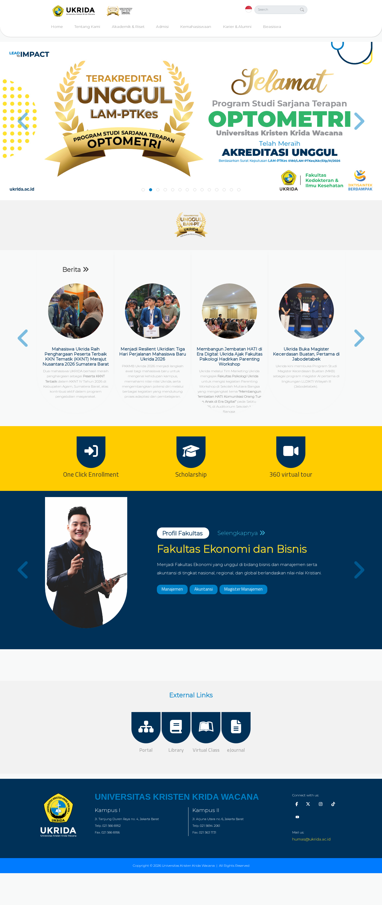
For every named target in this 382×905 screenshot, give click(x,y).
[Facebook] (296, 804)
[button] (28, 121)
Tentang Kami (87, 26)
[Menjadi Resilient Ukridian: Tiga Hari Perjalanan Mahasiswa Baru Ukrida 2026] (152, 310)
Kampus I (107, 810)
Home (57, 26)
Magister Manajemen (243, 589)
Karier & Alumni (237, 26)
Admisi (162, 26)
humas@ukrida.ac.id (311, 839)
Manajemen (172, 589)
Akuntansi (203, 589)
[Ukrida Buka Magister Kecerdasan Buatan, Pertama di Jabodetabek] (306, 310)
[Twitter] (308, 804)
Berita (72, 269)
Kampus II (205, 810)
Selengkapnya (238, 532)
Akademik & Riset (128, 26)
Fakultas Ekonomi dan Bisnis (232, 549)
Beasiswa (272, 26)
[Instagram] (320, 804)
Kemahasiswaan (195, 26)
